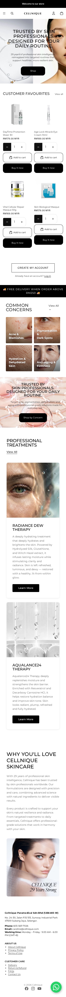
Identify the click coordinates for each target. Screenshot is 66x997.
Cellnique (37, 984)
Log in (47, 276)
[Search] (12, 13)
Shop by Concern (33, 417)
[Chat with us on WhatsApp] (56, 987)
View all (59, 94)
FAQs (11, 971)
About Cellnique (17, 947)
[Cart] (62, 13)
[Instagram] (33, 988)
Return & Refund (17, 968)
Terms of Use (15, 953)
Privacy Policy (16, 950)
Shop (33, 70)
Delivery (12, 964)
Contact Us (14, 974)
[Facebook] (26, 988)
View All (12, 452)
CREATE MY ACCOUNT (33, 267)
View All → (54, 307)
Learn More (25, 588)
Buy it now (17, 168)
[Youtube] (39, 988)
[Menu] (4, 13)
